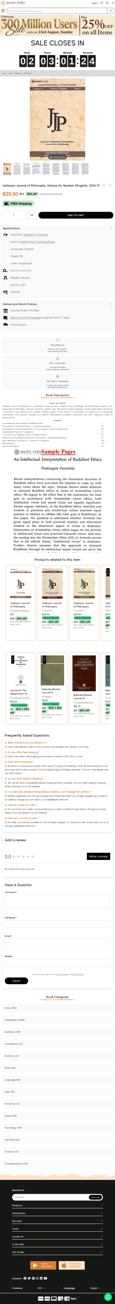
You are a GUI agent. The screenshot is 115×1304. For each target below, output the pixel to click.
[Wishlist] (102, 2)
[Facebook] (25, 1278)
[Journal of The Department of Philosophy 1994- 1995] (20, 685)
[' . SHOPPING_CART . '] (107, 2)
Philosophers (28, 73)
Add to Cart (76, 215)
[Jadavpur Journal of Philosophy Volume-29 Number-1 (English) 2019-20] (52, 598)
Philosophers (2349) (15, 1019)
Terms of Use (61, 974)
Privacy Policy (77, 974)
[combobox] (57, 11)
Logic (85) (10, 1091)
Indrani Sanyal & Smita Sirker (19, 611)
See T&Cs (63, 351)
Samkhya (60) (12, 1139)
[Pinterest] (33, 1278)
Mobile (8, 956)
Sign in (95, 3)
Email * (8, 936)
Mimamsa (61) (12, 1103)
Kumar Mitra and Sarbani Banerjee (84, 703)
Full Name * (11, 917)
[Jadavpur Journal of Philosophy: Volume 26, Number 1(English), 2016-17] (7, 169)
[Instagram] (37, 1278)
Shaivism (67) (12, 1151)
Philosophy (18, 73)
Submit (16, 980)
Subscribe (95, 1197)
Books (11, 73)
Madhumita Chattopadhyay (37, 241)
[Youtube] (45, 1278)
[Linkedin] (41, 1278)
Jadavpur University (36, 234)
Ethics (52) (10, 1067)
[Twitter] (29, 1278)
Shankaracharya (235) (16, 1163)
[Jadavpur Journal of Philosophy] (20, 598)
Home (4, 73)
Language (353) (13, 1079)
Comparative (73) (14, 1043)
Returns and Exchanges (25, 317)
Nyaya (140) (11, 1115)
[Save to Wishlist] (104, 185)
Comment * (11, 892)
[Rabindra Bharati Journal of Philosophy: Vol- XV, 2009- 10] (84, 690)
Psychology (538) (13, 1127)
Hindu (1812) (11, 1008)
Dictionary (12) (12, 1055)
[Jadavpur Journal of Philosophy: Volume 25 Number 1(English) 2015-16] (84, 598)
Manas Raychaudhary (49, 697)
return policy (15, 773)
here (82, 809)
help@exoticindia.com (58, 799)
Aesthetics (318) (12, 1031)
